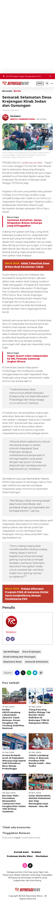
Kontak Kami (21, 852)
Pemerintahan (27, 119)
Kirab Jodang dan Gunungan (19, 656)
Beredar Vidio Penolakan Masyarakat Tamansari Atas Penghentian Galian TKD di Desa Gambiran (14, 803)
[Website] (12, 639)
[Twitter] (30, 865)
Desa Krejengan (31, 651)
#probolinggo (11, 651)
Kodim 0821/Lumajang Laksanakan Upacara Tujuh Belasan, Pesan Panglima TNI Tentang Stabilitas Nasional (13, 718)
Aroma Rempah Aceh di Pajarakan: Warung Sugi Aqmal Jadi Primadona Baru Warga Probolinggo (14, 762)
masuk (17, 837)
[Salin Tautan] (40, 672)
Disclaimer (42, 856)
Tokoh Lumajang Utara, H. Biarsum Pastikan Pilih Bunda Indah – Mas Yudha (40, 760)
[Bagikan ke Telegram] (35, 672)
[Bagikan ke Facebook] (17, 672)
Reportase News (12, 661)
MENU (40, 83)
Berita (17, 91)
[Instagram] (25, 865)
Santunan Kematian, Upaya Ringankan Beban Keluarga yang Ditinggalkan (24, 223)
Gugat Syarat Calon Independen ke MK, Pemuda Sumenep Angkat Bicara (27, 359)
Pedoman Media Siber (20, 856)
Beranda (7, 91)
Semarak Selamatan (36, 661)
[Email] (8, 639)
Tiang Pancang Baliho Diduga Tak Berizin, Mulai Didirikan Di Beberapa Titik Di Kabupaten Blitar (39, 716)
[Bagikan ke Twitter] (23, 672)
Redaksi (11, 632)
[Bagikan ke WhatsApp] (29, 672)
